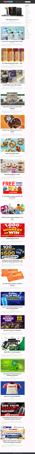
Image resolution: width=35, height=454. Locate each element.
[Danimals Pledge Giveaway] (12, 230)
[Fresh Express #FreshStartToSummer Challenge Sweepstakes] (12, 365)
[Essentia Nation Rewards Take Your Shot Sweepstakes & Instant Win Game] (12, 409)
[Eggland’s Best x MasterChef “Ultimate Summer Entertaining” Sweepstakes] (12, 432)
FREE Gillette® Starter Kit (12, 19)
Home (14, 1)
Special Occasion (27, 33)
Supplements (26, 37)
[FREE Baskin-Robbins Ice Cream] (12, 166)
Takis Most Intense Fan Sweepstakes (12, 330)
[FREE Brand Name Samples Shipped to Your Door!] (12, 209)
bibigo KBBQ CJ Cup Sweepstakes (12, 352)
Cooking (26, 16)
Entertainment (27, 17)
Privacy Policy (20, 453)
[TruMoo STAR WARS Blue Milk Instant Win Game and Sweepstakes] (12, 299)
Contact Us (17, 1)
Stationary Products (27, 34)
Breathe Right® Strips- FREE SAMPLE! (12, 85)
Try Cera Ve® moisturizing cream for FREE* (12, 41)
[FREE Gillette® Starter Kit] (12, 11)
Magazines (26, 25)
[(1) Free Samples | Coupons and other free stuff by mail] (12, 188)
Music (26, 26)
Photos (26, 29)
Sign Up (23, 1)
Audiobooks (26, 9)
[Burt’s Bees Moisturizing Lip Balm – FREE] (12, 55)
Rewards (26, 30)
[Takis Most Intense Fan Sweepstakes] (12, 322)
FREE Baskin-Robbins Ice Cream (12, 174)
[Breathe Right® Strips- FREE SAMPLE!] (12, 77)
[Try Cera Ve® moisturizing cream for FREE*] (12, 33)
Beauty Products (27, 12)
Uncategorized (27, 38)
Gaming (26, 21)
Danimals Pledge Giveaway (12, 238)
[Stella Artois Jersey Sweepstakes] (12, 388)
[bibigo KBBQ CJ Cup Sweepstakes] (12, 344)
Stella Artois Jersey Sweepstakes (12, 396)
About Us (20, 1)
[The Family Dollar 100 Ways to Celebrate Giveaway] (12, 275)
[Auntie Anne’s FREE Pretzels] (12, 145)
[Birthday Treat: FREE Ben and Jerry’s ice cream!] (12, 122)
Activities (26, 8)
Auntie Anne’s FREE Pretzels (12, 153)
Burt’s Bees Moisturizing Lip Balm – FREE (12, 63)
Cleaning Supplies (27, 13)
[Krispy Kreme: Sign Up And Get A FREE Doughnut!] (12, 98)
